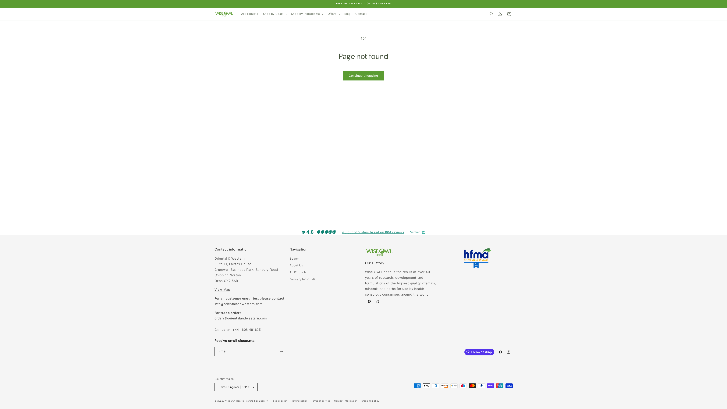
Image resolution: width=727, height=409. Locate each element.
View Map (222, 289)
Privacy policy (280, 401)
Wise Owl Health (234, 401)
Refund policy (299, 401)
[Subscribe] (281, 351)
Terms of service (320, 401)
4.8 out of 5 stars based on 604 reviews (373, 232)
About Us (296, 265)
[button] (275, 14)
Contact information (345, 401)
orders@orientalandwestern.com (241, 318)
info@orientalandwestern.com (239, 304)
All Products (298, 272)
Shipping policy (370, 401)
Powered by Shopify (256, 401)
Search (295, 258)
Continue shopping (363, 75)
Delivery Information (304, 279)
